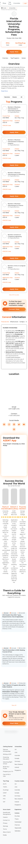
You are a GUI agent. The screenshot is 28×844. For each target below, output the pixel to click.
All (21, 97)
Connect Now (14, 309)
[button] (8, 750)
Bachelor (7, 97)
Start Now (14, 723)
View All (14, 705)
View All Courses (14, 295)
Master (14, 97)
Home (4, 8)
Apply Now (14, 52)
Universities (12, 8)
